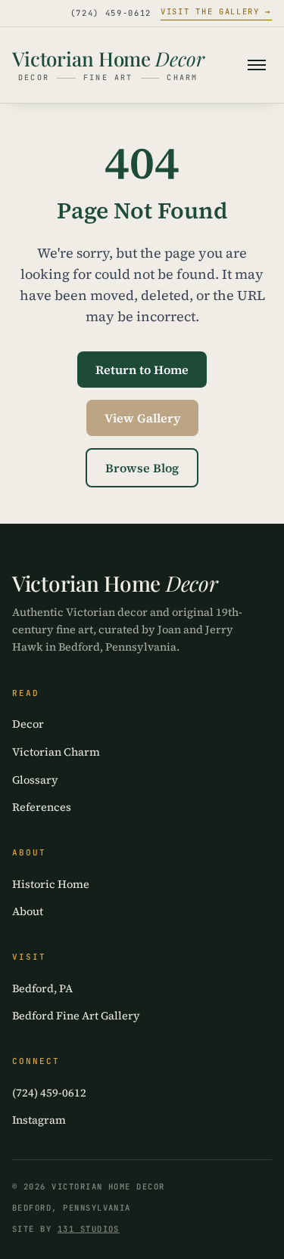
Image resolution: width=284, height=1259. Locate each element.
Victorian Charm (56, 751)
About (27, 911)
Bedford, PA (42, 988)
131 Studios (89, 1228)
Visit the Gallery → (216, 11)
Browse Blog (142, 467)
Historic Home (50, 884)
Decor (28, 724)
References (41, 807)
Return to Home (142, 369)
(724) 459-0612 (111, 13)
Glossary (35, 779)
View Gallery (142, 418)
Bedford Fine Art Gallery (76, 1015)
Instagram (39, 1120)
